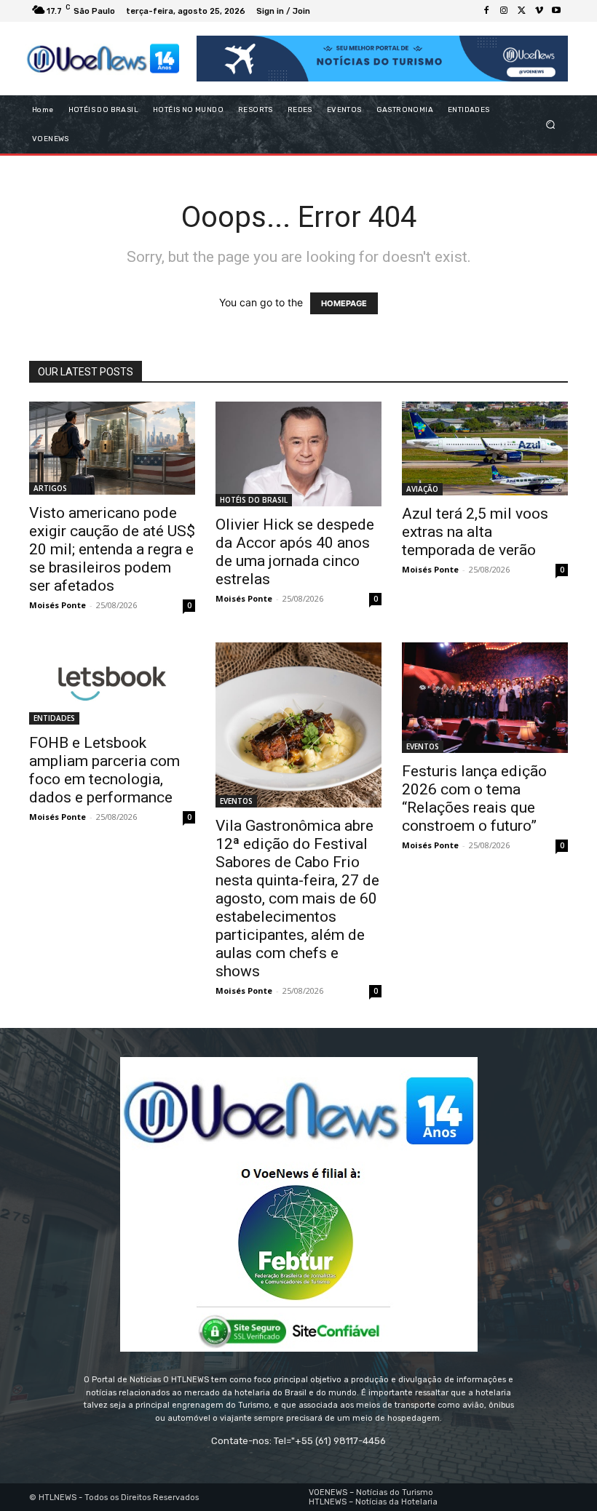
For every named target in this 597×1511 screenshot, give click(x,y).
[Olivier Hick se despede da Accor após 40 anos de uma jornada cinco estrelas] (298, 454)
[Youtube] (556, 11)
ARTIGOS (50, 488)
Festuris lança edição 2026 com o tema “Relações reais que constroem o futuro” (474, 798)
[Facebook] (486, 11)
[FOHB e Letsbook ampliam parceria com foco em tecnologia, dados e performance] (112, 683)
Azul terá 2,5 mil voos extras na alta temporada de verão (475, 532)
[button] (551, 125)
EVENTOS (236, 801)
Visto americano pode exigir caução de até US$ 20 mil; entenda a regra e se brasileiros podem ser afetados (112, 549)
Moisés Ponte (57, 604)
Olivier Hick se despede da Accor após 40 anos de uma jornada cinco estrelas (295, 552)
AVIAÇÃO (422, 489)
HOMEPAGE (344, 303)
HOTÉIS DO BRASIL (254, 500)
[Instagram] (504, 11)
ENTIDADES (54, 718)
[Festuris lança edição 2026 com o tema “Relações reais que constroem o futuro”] (485, 697)
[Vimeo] (538, 11)
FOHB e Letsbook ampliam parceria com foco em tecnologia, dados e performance (104, 770)
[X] (521, 11)
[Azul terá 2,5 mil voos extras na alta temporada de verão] (485, 448)
